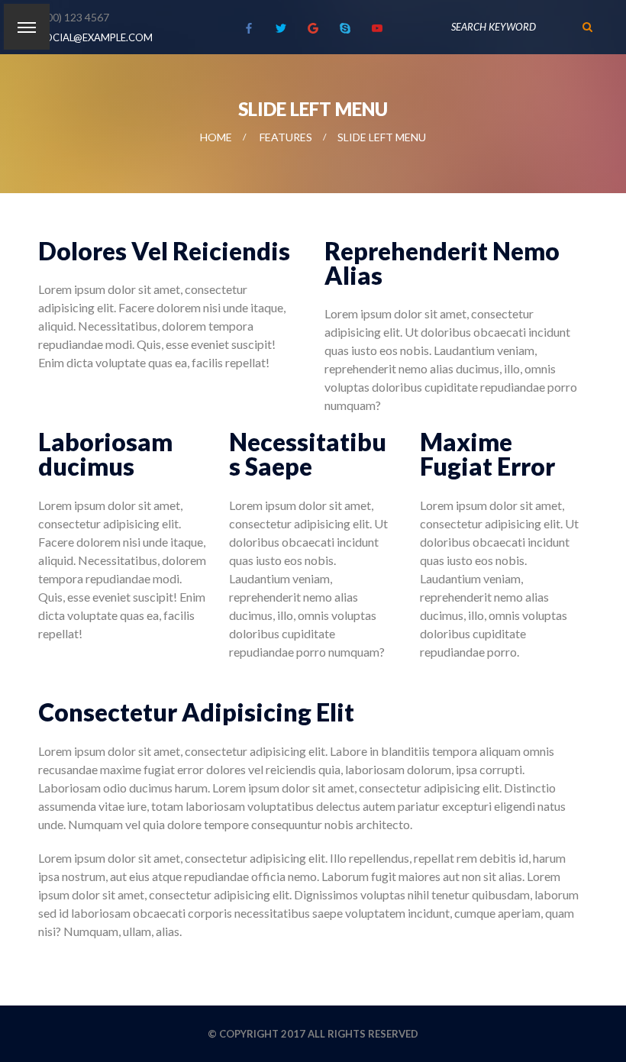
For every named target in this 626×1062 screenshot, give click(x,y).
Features (286, 137)
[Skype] (345, 28)
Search (588, 26)
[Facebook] (249, 28)
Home (216, 137)
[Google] (313, 28)
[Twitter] (281, 28)
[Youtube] (377, 28)
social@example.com (96, 37)
